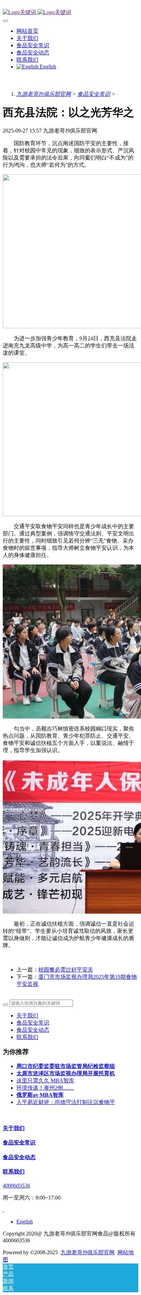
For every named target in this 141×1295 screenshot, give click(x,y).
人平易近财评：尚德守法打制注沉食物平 (65, 1102)
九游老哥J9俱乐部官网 (43, 94)
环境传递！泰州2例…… (45, 1088)
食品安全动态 (32, 1030)
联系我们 (27, 1037)
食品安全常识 (93, 94)
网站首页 (27, 31)
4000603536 (16, 1186)
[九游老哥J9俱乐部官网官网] (70, 12)
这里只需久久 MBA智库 (45, 1080)
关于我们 (27, 1015)
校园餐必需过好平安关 (65, 970)
